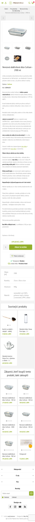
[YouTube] (20, 507)
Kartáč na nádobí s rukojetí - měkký (7, 330)
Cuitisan (9, 84)
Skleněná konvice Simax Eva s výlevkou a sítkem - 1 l (8, 358)
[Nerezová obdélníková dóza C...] (3, 18)
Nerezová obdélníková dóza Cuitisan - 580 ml (25, 426)
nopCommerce (11, 516)
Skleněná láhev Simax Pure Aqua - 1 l (25, 330)
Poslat (31, 493)
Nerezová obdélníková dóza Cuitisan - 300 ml (8, 399)
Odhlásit (14, 497)
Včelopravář (22, 454)
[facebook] (10, 507)
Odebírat (6, 497)
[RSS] (25, 507)
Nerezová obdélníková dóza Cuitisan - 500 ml (25, 399)
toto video (24, 146)
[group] (9, 318)
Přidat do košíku (21, 247)
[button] (7, 325)
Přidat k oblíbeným (19, 256)
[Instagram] (15, 507)
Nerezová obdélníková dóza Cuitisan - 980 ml (8, 455)
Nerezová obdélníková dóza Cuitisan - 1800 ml (8, 427)
